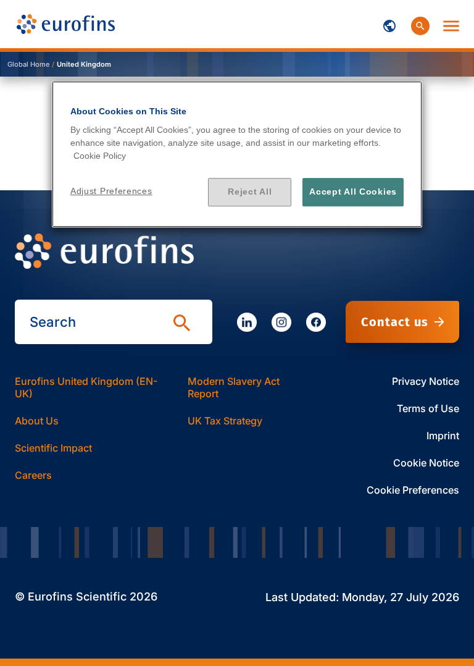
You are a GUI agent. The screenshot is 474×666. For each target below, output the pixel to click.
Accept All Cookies (353, 191)
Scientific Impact (53, 448)
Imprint (442, 435)
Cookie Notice (426, 463)
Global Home (28, 64)
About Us (37, 421)
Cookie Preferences (413, 490)
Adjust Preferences (111, 191)
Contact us (394, 321)
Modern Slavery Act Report (234, 387)
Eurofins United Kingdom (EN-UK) (86, 387)
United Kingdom (84, 64)
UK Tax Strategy (225, 421)
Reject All (250, 191)
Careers (33, 475)
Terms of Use (428, 408)
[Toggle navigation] (389, 24)
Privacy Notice (425, 381)
